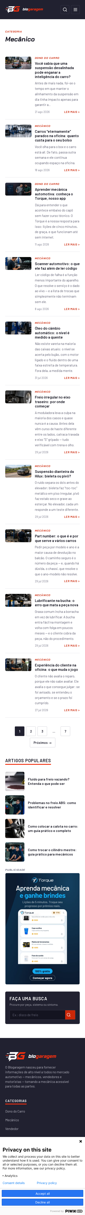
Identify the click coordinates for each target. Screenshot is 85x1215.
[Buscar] (65, 9)
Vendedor (12, 1129)
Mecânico (12, 1120)
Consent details (14, 1183)
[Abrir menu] (75, 9)
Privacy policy (47, 1183)
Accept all (43, 1193)
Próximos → (43, 743)
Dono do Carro (15, 1111)
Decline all (42, 1202)
